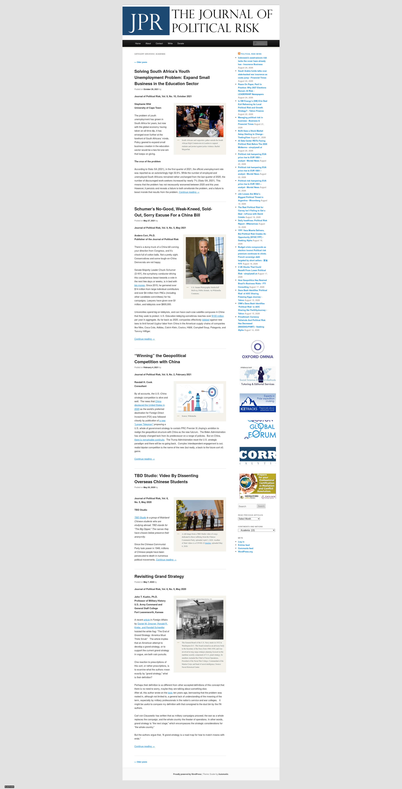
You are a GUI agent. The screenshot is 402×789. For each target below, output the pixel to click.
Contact (159, 43)
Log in (241, 541)
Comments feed (245, 548)
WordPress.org (245, 551)
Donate (180, 43)
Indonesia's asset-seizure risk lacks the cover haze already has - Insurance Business (252, 61)
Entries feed (244, 544)
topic (170, 692)
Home (138, 43)
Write (170, 43)
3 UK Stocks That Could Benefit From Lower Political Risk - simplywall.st (252, 270)
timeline (208, 543)
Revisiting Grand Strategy (159, 576)
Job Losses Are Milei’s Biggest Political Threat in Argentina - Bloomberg (250, 197)
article (147, 619)
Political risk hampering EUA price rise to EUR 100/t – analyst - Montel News (252, 157)
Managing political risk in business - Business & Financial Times (250, 120)
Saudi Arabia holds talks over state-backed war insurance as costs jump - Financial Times (252, 74)
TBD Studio (140, 517)
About (148, 43)
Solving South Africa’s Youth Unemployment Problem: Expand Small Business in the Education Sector (172, 77)
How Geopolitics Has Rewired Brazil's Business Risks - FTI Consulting (252, 283)
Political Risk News (251, 54)
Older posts (140, 62)
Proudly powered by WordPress (187, 774)
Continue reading (189, 192)
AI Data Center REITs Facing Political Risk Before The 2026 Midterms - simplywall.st (252, 144)
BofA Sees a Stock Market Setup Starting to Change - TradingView (251, 134)
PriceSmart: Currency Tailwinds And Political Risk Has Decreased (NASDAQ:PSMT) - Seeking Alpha (251, 323)
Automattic (223, 774)
